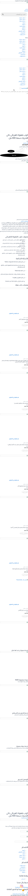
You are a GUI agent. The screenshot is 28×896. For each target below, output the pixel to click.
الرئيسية (26, 91)
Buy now (14, 155)
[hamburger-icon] (27, 66)
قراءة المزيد (24, 325)
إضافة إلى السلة (23, 533)
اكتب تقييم (25, 143)
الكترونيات (22, 32)
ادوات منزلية (22, 17)
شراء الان (11, 151)
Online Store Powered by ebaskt (20, 894)
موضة (23, 29)
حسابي (26, 9)
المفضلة (26, 10)
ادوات (23, 22)
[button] (14, 38)
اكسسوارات (22, 34)
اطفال (23, 27)
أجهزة (23, 24)
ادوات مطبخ (22, 19)
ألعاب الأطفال (22, 31)
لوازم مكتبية (22, 26)
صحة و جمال (22, 21)
